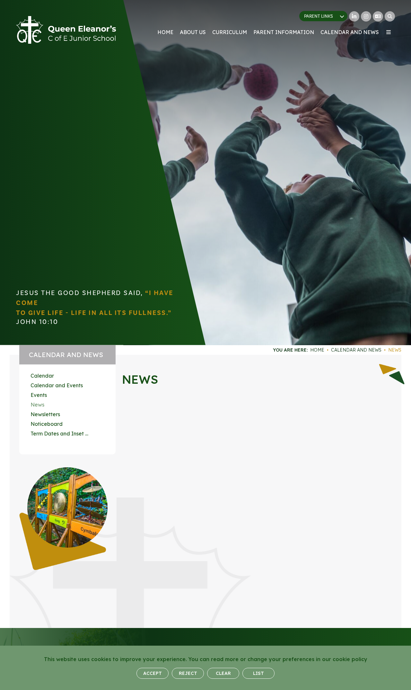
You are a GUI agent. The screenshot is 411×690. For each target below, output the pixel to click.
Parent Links (318, 16)
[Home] (66, 30)
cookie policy (350, 659)
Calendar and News (356, 350)
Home (317, 350)
